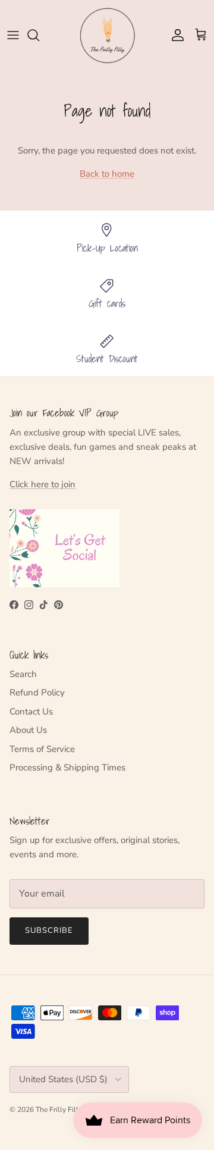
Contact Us (31, 711)
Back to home (107, 174)
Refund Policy (37, 692)
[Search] (39, 35)
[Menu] (13, 35)
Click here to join (42, 484)
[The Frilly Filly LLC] (107, 35)
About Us (28, 730)
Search (23, 674)
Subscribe (49, 930)
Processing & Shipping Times (67, 767)
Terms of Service (42, 749)
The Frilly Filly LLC (66, 1109)
